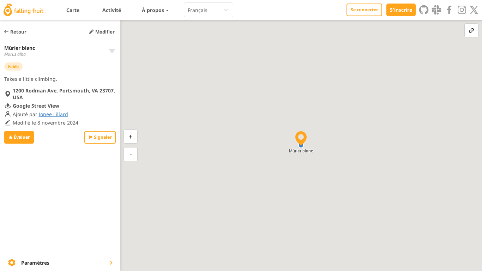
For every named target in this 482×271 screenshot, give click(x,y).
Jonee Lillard (53, 114)
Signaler (103, 137)
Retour (18, 32)
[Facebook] (449, 10)
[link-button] (471, 30)
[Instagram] (462, 10)
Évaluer (22, 137)
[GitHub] (423, 10)
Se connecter (364, 10)
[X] (474, 10)
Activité (111, 10)
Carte (72, 10)
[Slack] (436, 10)
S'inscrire (401, 9)
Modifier (105, 32)
